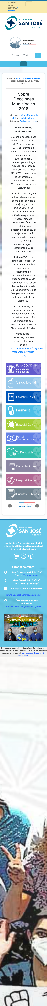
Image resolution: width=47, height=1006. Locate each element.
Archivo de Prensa (28, 121)
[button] (10, 506)
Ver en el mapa (30, 575)
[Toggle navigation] (28, 3)
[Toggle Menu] (24, 64)
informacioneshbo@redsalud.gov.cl (23, 595)
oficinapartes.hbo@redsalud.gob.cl (23, 606)
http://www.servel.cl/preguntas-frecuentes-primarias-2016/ (27, 352)
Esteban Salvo (28, 118)
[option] (23, 505)
